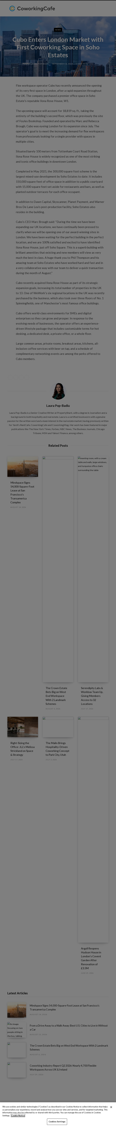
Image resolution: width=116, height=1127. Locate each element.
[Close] (111, 1107)
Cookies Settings (57, 1121)
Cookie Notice (18, 1115)
